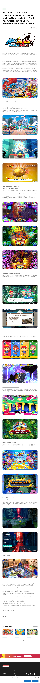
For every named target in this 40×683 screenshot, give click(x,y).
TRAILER (12, 610)
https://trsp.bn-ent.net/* (10, 72)
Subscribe (28, 655)
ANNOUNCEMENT (5, 610)
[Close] (38, 677)
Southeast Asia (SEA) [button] (9, 670)
